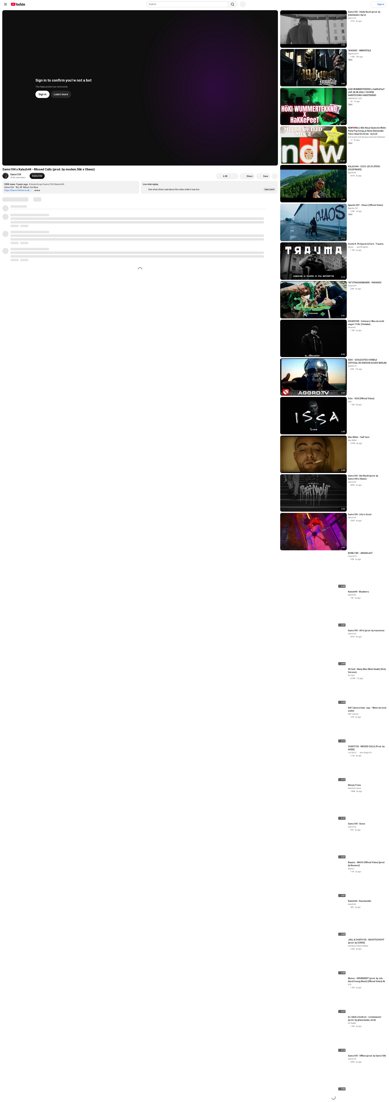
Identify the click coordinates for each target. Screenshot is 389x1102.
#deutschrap (35, 184)
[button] (209, 187)
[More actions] (275, 176)
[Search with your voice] (243, 4)
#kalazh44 (59, 184)
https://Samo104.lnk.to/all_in (18, 190)
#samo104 (47, 184)
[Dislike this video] (234, 176)
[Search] (232, 4)
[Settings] (366, 4)
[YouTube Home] (18, 4)
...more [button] (36, 190)
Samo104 (15, 174)
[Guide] (5, 4)
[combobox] (188, 4)
